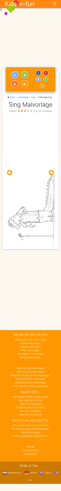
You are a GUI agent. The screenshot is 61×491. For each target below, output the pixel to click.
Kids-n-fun (19, 4)
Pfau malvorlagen (30, 350)
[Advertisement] (30, 31)
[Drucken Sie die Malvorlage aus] (14, 83)
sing (33, 97)
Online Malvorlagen (30, 432)
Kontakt (31, 446)
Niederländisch (14, 472)
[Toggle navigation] (55, 4)
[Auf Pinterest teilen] (45, 73)
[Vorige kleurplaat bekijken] (11, 172)
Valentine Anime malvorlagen (30, 378)
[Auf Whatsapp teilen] (45, 79)
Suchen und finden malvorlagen (30, 339)
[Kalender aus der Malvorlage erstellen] (24, 75)
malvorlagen (23, 97)
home (12, 97)
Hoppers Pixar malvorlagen (31, 368)
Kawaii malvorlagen (30, 343)
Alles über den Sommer (30, 400)
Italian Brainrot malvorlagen (30, 371)
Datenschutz (30, 453)
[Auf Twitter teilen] (38, 79)
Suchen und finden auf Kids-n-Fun (30, 435)
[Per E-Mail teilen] (42, 86)
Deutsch (33, 472)
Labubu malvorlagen (30, 346)
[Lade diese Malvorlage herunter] (25, 83)
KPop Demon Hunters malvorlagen (30, 386)
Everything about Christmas (30, 407)
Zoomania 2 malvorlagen (31, 353)
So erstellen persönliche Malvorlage (30, 428)
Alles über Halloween (30, 403)
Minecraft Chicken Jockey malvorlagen (30, 375)
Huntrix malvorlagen (30, 357)
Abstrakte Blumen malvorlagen (30, 382)
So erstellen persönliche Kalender (30, 425)
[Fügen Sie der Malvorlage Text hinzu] (15, 75)
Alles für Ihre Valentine (30, 414)
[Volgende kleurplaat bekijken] (50, 172)
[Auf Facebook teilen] (38, 73)
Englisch (48, 472)
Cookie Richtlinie (30, 450)
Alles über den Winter (30, 410)
